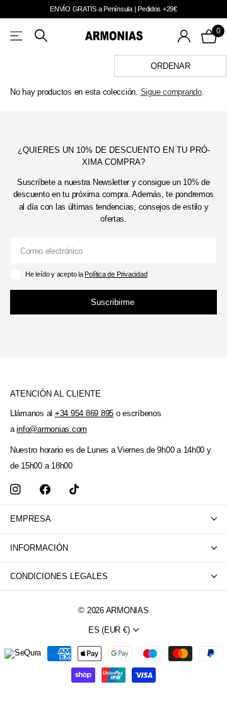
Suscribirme (114, 302)
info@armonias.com (51, 429)
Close (113, 519)
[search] (41, 35)
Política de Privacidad (115, 274)
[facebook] (45, 489)
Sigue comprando (171, 92)
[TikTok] (74, 489)
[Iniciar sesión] (184, 36)
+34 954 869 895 (84, 413)
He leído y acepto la (86, 274)
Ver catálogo (17, 35)
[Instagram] (15, 489)
